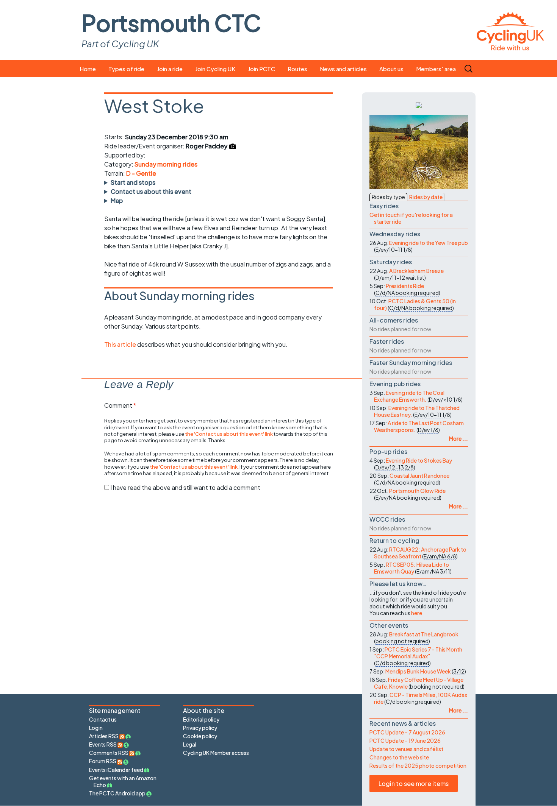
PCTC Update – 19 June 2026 (405, 740)
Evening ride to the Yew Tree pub (428, 242)
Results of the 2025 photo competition (417, 765)
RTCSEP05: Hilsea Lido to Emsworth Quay (411, 568)
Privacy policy (200, 727)
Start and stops (133, 182)
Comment (120, 405)
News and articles (343, 68)
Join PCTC (261, 68)
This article (120, 344)
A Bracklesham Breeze (416, 270)
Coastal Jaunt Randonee (419, 475)
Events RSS (103, 744)
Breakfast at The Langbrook (423, 634)
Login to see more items (414, 783)
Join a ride (170, 68)
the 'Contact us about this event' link (229, 433)
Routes (297, 68)
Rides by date (426, 196)
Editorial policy (201, 719)
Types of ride (126, 68)
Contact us (103, 719)
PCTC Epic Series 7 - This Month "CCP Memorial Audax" (418, 652)
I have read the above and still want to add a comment (185, 487)
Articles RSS (104, 736)
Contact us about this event (151, 191)
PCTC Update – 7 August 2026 (407, 732)
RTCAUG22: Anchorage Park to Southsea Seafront (420, 553)
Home (88, 68)
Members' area (436, 68)
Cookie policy (200, 736)
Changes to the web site (399, 757)
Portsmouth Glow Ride (417, 490)
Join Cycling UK (215, 68)
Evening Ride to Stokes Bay (419, 460)
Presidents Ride (405, 285)
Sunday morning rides (166, 164)
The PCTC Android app (117, 793)
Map (117, 200)
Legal (189, 744)
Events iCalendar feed (116, 769)
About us (391, 68)
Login (96, 727)
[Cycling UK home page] (510, 30)
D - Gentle (141, 173)
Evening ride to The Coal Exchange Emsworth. (409, 396)
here (416, 613)
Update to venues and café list (406, 748)
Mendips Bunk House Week (418, 671)
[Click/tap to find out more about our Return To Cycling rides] (418, 104)
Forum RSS (103, 761)
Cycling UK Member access (216, 752)
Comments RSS (109, 752)
